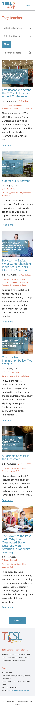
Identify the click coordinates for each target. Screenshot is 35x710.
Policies (26, 376)
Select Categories (13, 28)
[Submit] (29, 53)
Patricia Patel (26, 275)
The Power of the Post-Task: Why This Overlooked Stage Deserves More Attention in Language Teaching (17, 544)
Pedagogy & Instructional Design (14, 285)
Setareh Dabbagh (10, 560)
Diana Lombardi (26, 464)
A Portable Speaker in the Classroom (15, 457)
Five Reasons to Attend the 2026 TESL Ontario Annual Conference (17, 93)
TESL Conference (25, 108)
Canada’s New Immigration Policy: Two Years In (17, 360)
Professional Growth (10, 108)
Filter (7, 44)
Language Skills (8, 567)
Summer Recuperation (16, 180)
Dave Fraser (25, 101)
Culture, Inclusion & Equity (12, 376)
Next (16, 620)
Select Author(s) (12, 36)
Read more (7, 145)
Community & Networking (12, 106)
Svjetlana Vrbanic (10, 189)
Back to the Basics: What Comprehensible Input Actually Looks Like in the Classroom (16, 265)
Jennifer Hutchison (11, 372)
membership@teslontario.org (18, 690)
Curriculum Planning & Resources (15, 282)
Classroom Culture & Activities (14, 279)
